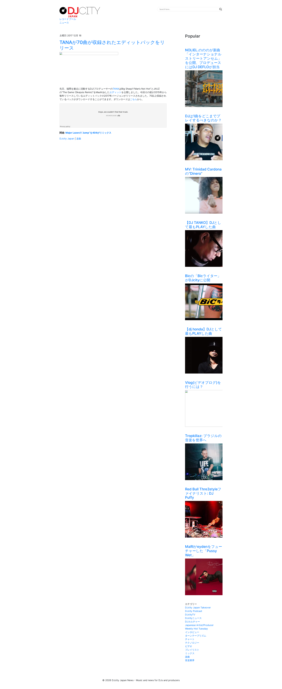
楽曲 (78, 138)
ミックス (189, 653)
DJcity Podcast (193, 611)
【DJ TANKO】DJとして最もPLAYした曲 (203, 224)
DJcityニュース (193, 618)
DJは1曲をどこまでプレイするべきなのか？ (203, 118)
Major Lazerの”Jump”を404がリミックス (88, 132)
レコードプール (67, 19)
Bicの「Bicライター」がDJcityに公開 (203, 278)
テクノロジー (192, 642)
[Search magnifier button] (221, 9)
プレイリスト (192, 649)
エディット (115, 92)
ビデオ (188, 646)
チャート (189, 639)
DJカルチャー (192, 621)
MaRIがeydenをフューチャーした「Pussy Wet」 (203, 550)
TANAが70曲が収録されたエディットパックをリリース (112, 45)
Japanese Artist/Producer (199, 625)
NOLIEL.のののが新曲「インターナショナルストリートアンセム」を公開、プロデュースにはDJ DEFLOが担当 (203, 58)
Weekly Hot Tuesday (196, 628)
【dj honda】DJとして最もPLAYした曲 (203, 331)
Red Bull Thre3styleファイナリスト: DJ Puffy (203, 493)
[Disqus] (113, 184)
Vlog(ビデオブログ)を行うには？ (203, 384)
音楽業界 (189, 660)
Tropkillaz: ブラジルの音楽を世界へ (203, 438)
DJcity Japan (66, 138)
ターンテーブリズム (195, 635)
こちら (133, 99)
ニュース (64, 22)
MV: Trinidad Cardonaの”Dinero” (203, 171)
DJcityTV (190, 614)
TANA (116, 88)
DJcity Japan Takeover (198, 607)
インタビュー (192, 632)
